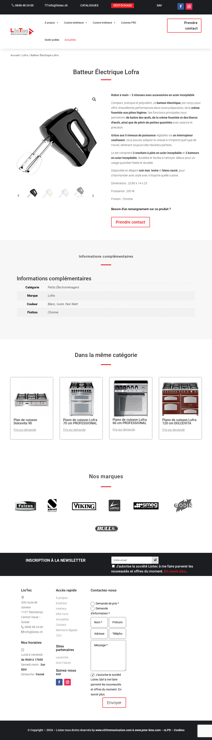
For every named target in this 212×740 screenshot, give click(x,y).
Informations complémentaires (106, 256)
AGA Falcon (63, 662)
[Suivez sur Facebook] (180, 6)
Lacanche (62, 657)
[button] (94, 99)
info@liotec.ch (58, 5)
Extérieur (61, 603)
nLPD (167, 730)
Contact (61, 624)
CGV (59, 635)
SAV (159, 5)
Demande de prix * (107, 603)
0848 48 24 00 (24, 5)
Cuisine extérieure (74, 22)
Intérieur (61, 608)
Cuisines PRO (128, 22)
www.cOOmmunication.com (113, 730)
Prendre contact (191, 25)
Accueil (15, 55)
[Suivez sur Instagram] (189, 6)
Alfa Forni (62, 614)
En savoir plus (175, 571)
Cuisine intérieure (102, 22)
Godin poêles (52, 39)
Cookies (179, 730)
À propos (50, 22)
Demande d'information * (100, 611)
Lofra (25, 55)
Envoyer (114, 702)
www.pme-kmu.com (148, 730)
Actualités (70, 39)
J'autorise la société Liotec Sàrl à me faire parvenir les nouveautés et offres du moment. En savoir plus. (106, 684)
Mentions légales (66, 630)
